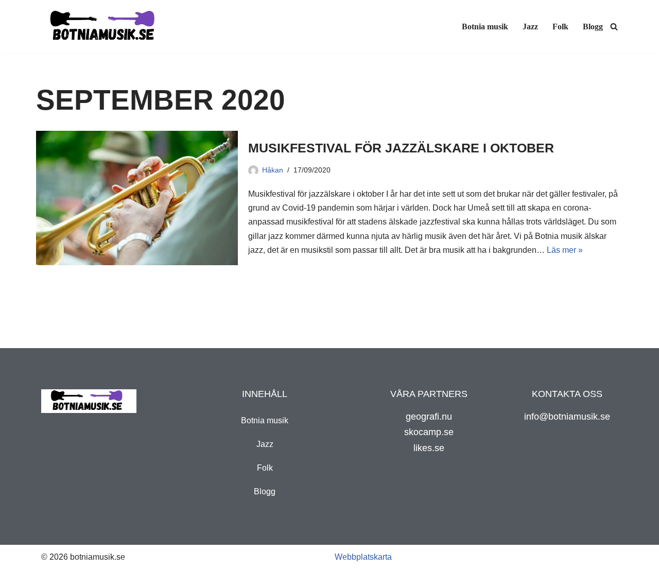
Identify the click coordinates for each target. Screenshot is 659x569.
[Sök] (614, 26)
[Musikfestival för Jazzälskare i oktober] (137, 198)
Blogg (593, 26)
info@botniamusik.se (567, 416)
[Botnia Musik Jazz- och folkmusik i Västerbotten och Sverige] (105, 26)
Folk (560, 26)
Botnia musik (485, 26)
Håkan (272, 170)
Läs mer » (565, 250)
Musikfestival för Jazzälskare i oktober (401, 148)
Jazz (530, 26)
